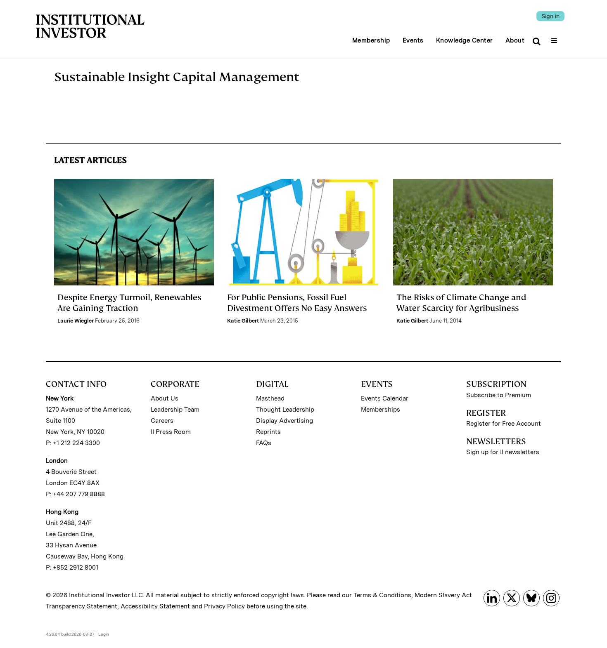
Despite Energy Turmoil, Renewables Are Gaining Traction (129, 302)
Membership (371, 40)
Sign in (550, 16)
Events (413, 40)
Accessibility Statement (155, 606)
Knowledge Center (464, 40)
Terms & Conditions (382, 595)
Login (103, 634)
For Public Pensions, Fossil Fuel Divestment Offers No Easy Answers (297, 302)
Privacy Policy (224, 606)
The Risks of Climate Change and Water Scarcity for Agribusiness (461, 302)
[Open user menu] (555, 38)
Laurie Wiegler (75, 321)
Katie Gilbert (243, 321)
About (515, 40)
